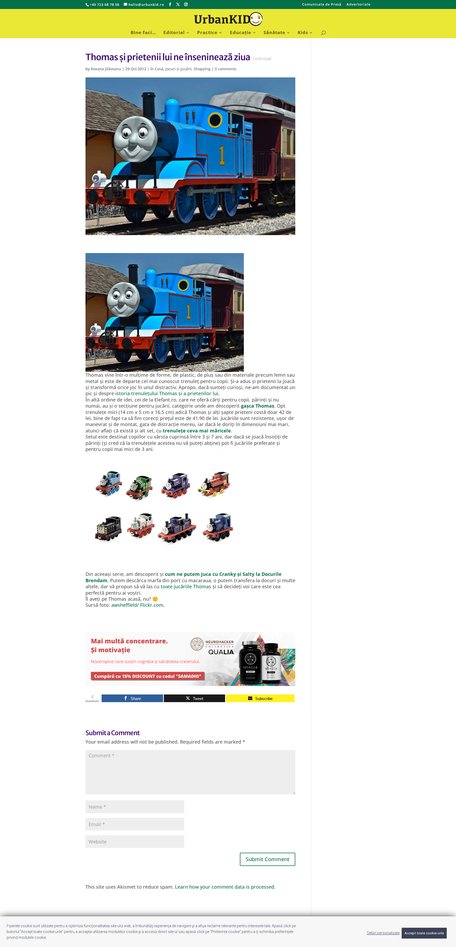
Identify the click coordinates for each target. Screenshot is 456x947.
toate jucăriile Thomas (186, 586)
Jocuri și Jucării (178, 68)
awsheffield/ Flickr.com (137, 605)
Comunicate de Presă (321, 5)
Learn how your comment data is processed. (225, 887)
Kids (303, 33)
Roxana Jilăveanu (106, 68)
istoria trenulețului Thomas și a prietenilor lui (166, 393)
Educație (240, 33)
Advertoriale (358, 5)
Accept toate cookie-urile (424, 933)
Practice (207, 33)
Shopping (202, 68)
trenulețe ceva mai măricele (197, 430)
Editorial (174, 33)
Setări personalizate (383, 933)
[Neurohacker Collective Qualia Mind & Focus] (190, 683)
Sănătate (274, 33)
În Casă (156, 68)
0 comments (225, 68)
